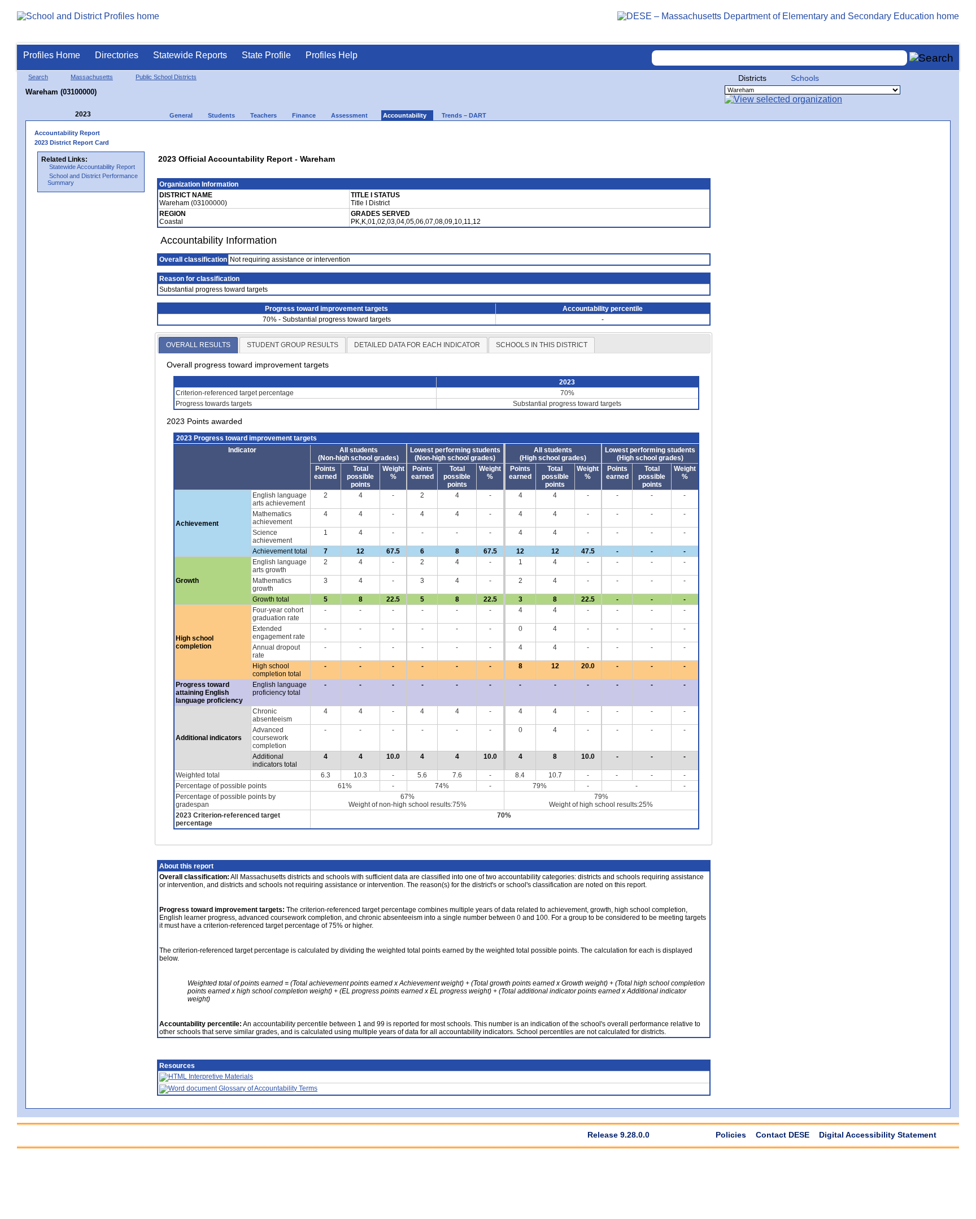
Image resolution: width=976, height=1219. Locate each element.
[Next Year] (106, 114)
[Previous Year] (67, 114)
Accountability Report (67, 132)
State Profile (266, 55)
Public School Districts (166, 77)
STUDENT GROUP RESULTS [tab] (292, 345)
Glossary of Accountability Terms (267, 1088)
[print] (629, 136)
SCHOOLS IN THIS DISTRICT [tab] (541, 345)
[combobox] (779, 58)
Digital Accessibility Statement (877, 1134)
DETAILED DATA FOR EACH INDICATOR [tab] (417, 345)
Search (38, 77)
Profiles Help (332, 55)
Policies (731, 1134)
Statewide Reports (190, 55)
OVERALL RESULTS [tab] (198, 345)
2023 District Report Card (71, 142)
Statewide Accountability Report (92, 166)
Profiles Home (51, 55)
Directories (116, 55)
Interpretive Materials (220, 1076)
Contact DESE (782, 1134)
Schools (805, 78)
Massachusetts (92, 77)
